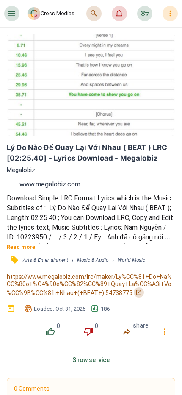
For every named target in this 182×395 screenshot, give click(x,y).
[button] (11, 13)
